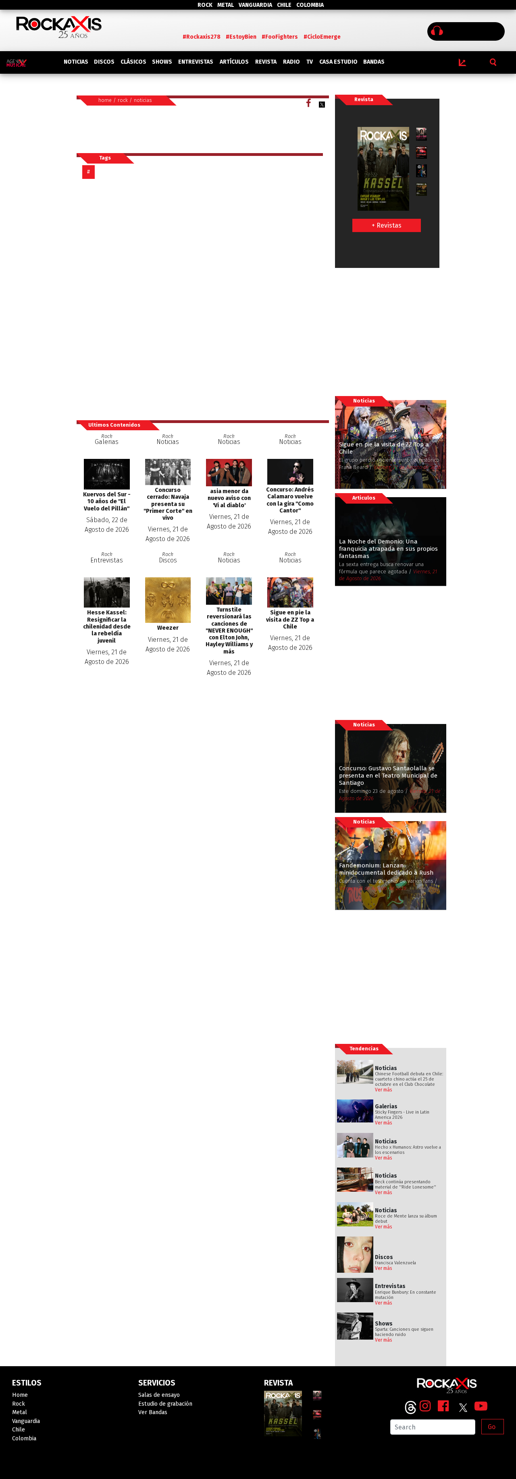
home (105, 100)
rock (123, 100)
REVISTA (266, 61)
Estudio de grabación (165, 1403)
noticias (143, 100)
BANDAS (374, 61)
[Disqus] (202, 299)
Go (491, 1427)
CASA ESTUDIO (338, 61)
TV (309, 61)
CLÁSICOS (133, 61)
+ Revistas (387, 225)
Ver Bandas (152, 1412)
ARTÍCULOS (234, 61)
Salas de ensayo (159, 1395)
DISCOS (104, 61)
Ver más (383, 1090)
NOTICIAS (76, 61)
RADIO (291, 61)
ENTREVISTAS (195, 61)
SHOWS (162, 61)
